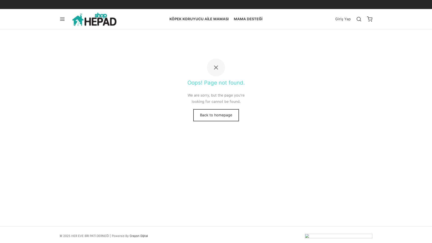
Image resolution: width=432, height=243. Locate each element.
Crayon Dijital (139, 236)
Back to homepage (216, 115)
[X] (72, 4)
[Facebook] (63, 4)
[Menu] (62, 19)
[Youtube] (90, 4)
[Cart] (369, 19)
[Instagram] (81, 4)
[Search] (359, 19)
